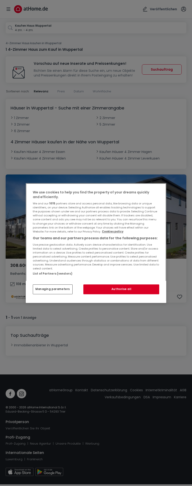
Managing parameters (52, 289)
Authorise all (121, 289)
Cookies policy (112, 231)
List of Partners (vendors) (52, 274)
